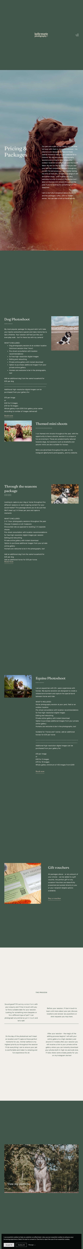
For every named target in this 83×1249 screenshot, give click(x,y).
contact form (29, 1004)
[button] (77, 35)
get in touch (29, 1018)
